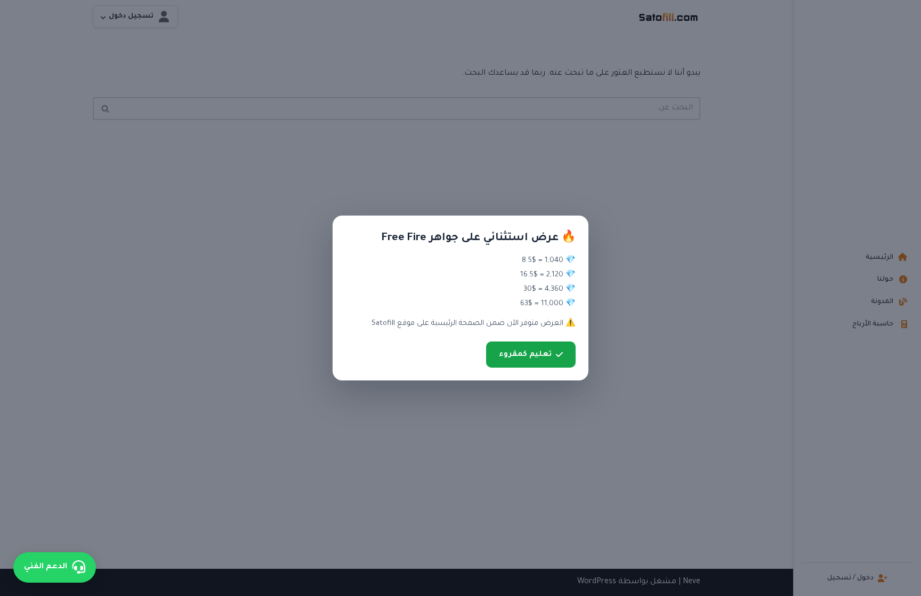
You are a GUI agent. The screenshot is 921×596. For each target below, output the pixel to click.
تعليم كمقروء (525, 355)
